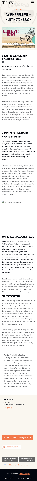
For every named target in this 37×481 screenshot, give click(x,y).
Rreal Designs (25, 474)
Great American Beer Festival (10, 459)
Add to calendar (12, 447)
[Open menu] (32, 2)
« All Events (18, 9)
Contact (9, 478)
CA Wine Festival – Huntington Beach (17, 438)
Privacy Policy (25, 478)
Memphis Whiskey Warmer (27, 459)
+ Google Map (8, 408)
